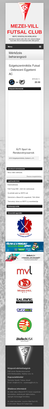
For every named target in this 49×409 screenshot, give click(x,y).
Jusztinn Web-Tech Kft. (30, 401)
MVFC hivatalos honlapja (24, 36)
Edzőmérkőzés (13, 185)
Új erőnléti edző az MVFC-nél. (18, 193)
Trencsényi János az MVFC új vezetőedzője (23, 201)
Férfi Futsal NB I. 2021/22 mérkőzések (21, 189)
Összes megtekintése (34, 176)
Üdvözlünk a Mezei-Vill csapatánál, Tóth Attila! (24, 197)
